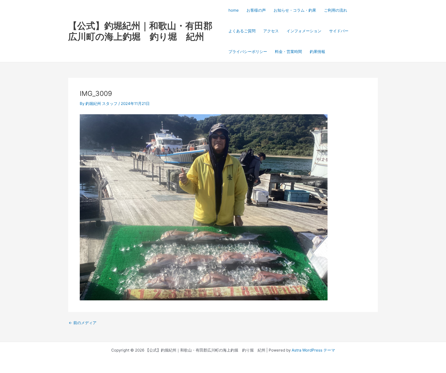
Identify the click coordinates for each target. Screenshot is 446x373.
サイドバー (338, 30)
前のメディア (83, 323)
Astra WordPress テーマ (313, 350)
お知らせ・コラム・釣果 (295, 10)
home (233, 10)
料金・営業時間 (288, 51)
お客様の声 (256, 10)
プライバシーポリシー (247, 51)
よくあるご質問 (242, 30)
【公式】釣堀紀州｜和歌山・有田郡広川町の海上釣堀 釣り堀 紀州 (140, 31)
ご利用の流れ (335, 10)
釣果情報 (317, 51)
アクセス (271, 30)
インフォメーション (303, 30)
